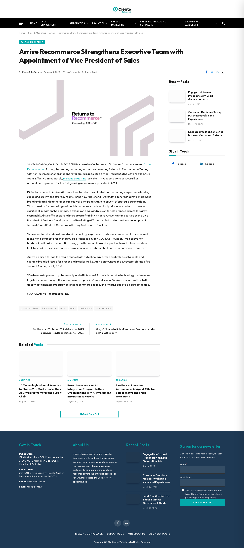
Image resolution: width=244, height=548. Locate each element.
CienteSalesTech (30, 72)
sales (73, 308)
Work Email (186, 477)
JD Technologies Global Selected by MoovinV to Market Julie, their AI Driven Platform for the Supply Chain (40, 391)
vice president (103, 308)
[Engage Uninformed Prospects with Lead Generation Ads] (177, 96)
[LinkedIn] (7, 190)
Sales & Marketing (118, 23)
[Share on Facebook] (206, 72)
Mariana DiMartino (74, 178)
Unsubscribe (136, 533)
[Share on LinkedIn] (217, 72)
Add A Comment (89, 414)
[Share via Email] (222, 72)
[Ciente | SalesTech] (122, 9)
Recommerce (49, 308)
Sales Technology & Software (153, 23)
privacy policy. (209, 497)
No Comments (73, 72)
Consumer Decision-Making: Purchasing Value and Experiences (205, 115)
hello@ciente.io (34, 486)
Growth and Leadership (193, 23)
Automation (77, 23)
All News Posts (159, 533)
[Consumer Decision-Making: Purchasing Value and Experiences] (177, 116)
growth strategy (29, 308)
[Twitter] (7, 181)
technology (86, 308)
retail (63, 308)
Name (183, 464)
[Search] (223, 23)
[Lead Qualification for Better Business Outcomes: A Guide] (177, 136)
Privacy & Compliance (88, 533)
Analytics (98, 23)
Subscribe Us (115, 533)
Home (33, 23)
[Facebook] (7, 173)
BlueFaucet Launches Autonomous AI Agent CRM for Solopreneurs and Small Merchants (135, 391)
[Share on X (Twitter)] (211, 72)
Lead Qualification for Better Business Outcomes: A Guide (205, 133)
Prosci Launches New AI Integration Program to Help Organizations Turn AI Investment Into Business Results (89, 391)
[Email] (7, 198)
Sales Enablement (48, 23)
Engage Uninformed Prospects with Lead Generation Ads (200, 96)
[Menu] (21, 23)
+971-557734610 (36, 481)
